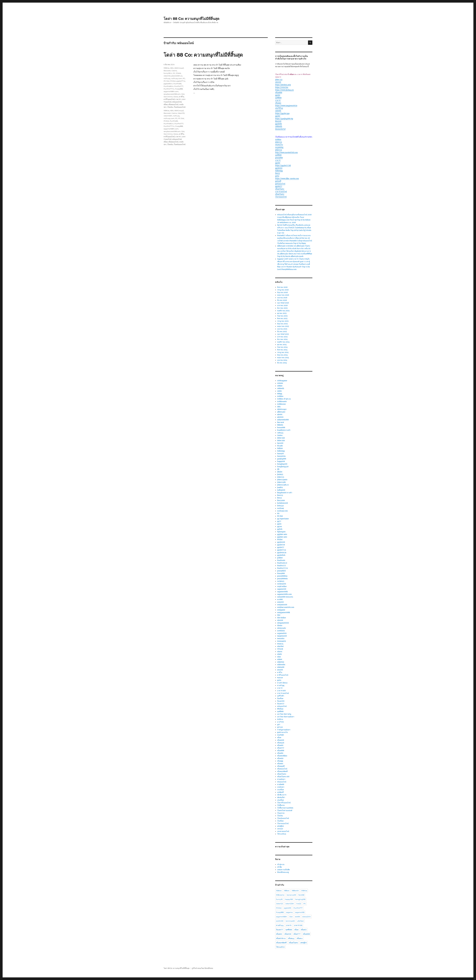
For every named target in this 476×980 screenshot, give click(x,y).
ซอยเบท (280, 678)
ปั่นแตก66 (280, 701)
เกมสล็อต (280, 790)
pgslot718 (281, 545)
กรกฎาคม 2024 (283, 352)
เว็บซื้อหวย (281, 805)
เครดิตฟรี (280, 792)
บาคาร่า (178, 99)
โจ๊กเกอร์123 (281, 834)
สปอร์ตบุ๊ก (280, 735)
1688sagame (282, 381)
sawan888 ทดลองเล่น (285, 597)
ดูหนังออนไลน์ (280, 184)
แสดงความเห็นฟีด (283, 870)
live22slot (281, 500)
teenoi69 (280, 638)
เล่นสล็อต (280, 800)
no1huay (167, 78)
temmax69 (281, 641)
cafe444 (280, 433)
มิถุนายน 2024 (282, 355)
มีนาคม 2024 (282, 363)
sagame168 (281, 589)
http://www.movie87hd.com (286, 152)
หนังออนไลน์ (281, 782)
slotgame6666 (283, 623)
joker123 (278, 142)
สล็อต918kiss (282, 756)
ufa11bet (280, 646)
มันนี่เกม (280, 719)
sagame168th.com (171, 91)
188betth (278, 126)
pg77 (279, 521)
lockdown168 (282, 503)
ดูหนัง (277, 176)
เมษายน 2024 (282, 360)
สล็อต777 (280, 748)
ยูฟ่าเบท (280, 727)
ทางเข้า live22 (282, 683)
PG (184, 78)
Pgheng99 (281, 532)
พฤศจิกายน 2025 (283, 311)
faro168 (280, 443)
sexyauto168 (282, 605)
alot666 (280, 417)
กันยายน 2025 (282, 316)
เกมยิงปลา (280, 787)
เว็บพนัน (170, 107)
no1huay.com (176, 78)
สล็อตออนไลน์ (173, 104)
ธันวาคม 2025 (282, 308)
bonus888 (281, 427)
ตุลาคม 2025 (282, 313)
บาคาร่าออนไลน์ (281, 192)
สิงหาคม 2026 (282, 287)
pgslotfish (281, 555)
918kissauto (282, 401)
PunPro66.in (169, 124)
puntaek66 (281, 571)
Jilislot (178, 73)
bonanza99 (291, 895)
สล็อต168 (280, 740)
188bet (279, 386)
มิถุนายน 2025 (282, 324)
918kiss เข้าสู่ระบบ (284, 399)
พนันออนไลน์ (177, 102)
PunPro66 (177, 84)
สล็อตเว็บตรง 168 (283, 777)
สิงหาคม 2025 (282, 318)
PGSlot (173, 81)
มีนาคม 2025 (282, 331)
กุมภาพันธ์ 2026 (283, 303)
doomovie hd (280, 129)
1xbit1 (279, 391)
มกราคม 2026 (282, 305)
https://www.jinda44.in (284, 90)
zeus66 (280, 670)
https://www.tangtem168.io (286, 106)
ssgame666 (282, 633)
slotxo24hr (281, 628)
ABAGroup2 (179, 68)
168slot (280, 383)
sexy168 (280, 602)
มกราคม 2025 (282, 337)
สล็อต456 (280, 743)
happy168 (281, 461)
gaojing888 (281, 459)
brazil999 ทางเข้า (284, 430)
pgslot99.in (168, 84)
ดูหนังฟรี (278, 181)
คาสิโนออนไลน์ (169, 99)
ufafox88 (280, 667)
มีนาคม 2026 (282, 300)
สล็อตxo (278, 103)
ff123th (280, 446)
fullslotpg (279, 171)
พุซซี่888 (278, 98)
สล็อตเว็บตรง (279, 189)
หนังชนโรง (279, 145)
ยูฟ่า (278, 724)
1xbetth (278, 111)
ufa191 (279, 652)
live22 (277, 173)
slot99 (297, 917)
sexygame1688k (283, 612)
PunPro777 (178, 86)
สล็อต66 (280, 745)
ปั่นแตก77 (280, 704)
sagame (289, 912)
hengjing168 (282, 464)
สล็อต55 (304, 930)
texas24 (280, 644)
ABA (172, 68)
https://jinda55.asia (283, 85)
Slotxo (175, 97)
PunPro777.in (169, 126)
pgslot (277, 95)
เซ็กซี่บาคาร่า (281, 795)
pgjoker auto (282, 534)
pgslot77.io (180, 81)
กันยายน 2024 (282, 347)
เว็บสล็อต (280, 821)
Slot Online (168, 97)
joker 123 (278, 80)
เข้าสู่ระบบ (280, 864)
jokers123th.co (176, 76)
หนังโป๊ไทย (279, 108)
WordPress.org (283, 872)
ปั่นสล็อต (280, 698)
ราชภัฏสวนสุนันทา (283, 730)
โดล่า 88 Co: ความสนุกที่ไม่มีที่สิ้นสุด (191, 18)
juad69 (280, 487)
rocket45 (280, 581)
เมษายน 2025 (282, 329)
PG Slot (166, 81)
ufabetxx (280, 662)
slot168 (278, 82)
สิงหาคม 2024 (282, 350)
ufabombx (281, 665)
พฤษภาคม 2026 (283, 295)
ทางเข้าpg (280, 685)
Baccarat (167, 71)
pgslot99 (278, 168)
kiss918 (278, 121)
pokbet (280, 558)
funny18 (280, 454)
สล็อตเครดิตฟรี (282, 771)
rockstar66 (281, 584)
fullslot (280, 448)
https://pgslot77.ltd (283, 165)
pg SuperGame (283, 519)
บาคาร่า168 (281, 691)
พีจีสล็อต (280, 709)
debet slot (281, 438)
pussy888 (279, 158)
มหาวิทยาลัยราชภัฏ (284, 714)
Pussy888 (179, 89)
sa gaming (279, 147)
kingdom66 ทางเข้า (284, 493)
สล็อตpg (280, 761)
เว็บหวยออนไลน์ (281, 197)
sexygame (281, 610)
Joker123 (167, 76)
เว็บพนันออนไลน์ (179, 107)
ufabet (279, 659)
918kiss (278, 139)
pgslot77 (278, 186)
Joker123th (168, 116)
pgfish (279, 529)
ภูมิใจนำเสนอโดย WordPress (202, 968)
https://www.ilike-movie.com (287, 179)
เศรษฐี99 (280, 826)
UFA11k (280, 649)
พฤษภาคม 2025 (283, 326)
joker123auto (282, 480)
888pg (279, 394)
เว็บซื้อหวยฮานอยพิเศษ (285, 808)
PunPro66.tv (169, 86)
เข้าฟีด (279, 867)
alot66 (279, 414)
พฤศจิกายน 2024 (283, 342)
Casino (174, 71)
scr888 (280, 599)
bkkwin (280, 425)
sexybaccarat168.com (172, 94)
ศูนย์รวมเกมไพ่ (282, 732)
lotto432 (280, 506)
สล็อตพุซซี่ (280, 766)
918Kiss (166, 68)
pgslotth (278, 124)
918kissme (281, 404)
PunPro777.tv (169, 89)
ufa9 (279, 657)
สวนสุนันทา (281, 779)
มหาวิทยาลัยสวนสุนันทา (285, 717)
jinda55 (280, 474)
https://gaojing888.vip (284, 119)
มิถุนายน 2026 (282, 292)
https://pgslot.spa (282, 113)
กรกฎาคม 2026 (283, 290)
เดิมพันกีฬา (281, 797)
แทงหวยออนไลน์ (283, 831)
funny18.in (168, 73)
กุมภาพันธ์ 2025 (283, 334)
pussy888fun (282, 576)
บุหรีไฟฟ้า (280, 696)
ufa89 (279, 654)
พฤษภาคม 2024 (283, 358)
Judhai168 (281, 490)
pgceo (279, 526)
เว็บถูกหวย (280, 813)
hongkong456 (283, 467)
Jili (174, 73)
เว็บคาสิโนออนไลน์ (284, 803)
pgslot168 (281, 542)
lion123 (280, 495)
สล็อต (166, 104)
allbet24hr (281, 412)
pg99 (279, 524)
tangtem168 (282, 636)
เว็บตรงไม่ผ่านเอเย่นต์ (284, 810)
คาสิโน (181, 97)
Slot (182, 94)
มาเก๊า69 (280, 722)
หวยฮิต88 (280, 784)
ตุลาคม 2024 (282, 344)
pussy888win (282, 579)
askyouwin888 (283, 420)
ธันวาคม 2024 (282, 339)
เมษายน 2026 (282, 298)
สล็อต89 (280, 753)
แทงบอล (280, 829)
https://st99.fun (281, 87)
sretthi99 (281, 631)
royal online (282, 586)
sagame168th (282, 592)
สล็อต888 (278, 93)
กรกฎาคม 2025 (283, 321)
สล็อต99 (280, 758)
